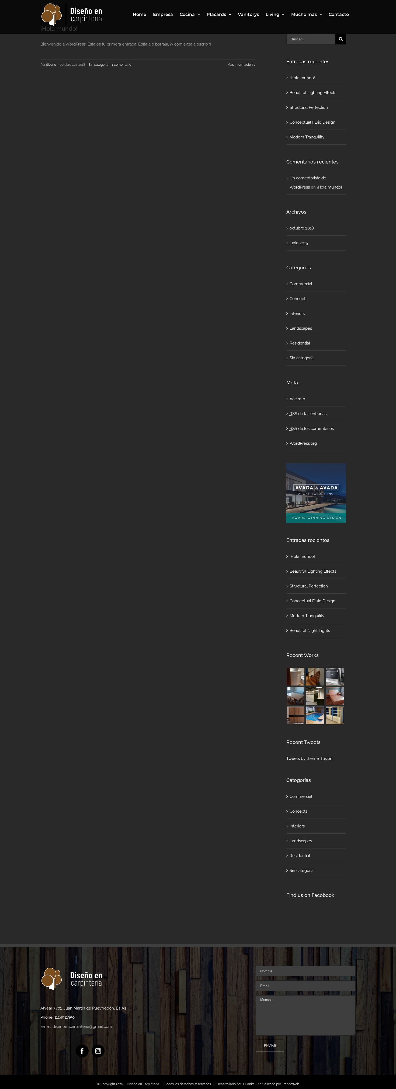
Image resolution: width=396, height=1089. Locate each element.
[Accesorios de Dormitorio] (335, 696)
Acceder (297, 398)
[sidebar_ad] (316, 467)
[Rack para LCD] (335, 676)
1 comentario (121, 65)
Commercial (301, 283)
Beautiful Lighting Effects (313, 92)
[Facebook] (82, 1051)
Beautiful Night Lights (310, 630)
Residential (300, 343)
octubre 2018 (302, 228)
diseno (51, 65)
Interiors (297, 313)
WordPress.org (303, 443)
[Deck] (315, 715)
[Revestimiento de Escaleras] (315, 676)
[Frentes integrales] (295, 715)
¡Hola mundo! (302, 77)
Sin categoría (98, 65)
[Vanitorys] (295, 676)
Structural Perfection (309, 107)
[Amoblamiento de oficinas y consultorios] (335, 715)
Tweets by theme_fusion (309, 758)
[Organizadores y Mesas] (295, 696)
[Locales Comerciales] (315, 696)
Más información (240, 65)
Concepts (298, 298)
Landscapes (301, 328)
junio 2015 (299, 243)
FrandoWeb (290, 1084)
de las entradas (308, 413)
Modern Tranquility (307, 137)
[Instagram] (98, 1051)
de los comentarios (312, 428)
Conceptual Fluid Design (312, 122)
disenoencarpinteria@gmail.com (82, 1026)
